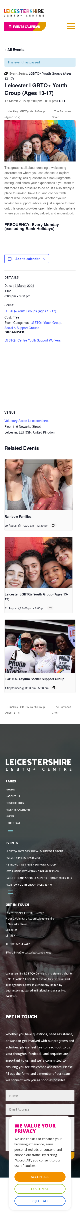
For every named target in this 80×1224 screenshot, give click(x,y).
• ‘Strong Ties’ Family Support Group (31, 864)
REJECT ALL (40, 1201)
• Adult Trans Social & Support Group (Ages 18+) (39, 878)
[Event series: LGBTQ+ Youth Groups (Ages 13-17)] (50, 608)
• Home (10, 789)
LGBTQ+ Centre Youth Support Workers (32, 340)
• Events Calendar (18, 809)
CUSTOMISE (40, 1189)
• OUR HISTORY (15, 803)
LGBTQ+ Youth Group (45, 322)
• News (10, 816)
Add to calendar (27, 258)
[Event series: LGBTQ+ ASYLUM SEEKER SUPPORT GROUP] (53, 687)
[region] (40, 1163)
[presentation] (38, 485)
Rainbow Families (18, 516)
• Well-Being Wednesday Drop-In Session (32, 871)
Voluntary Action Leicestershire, (26, 420)
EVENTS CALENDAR (26, 26)
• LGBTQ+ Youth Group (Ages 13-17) (29, 884)
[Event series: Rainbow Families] (53, 525)
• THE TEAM (13, 823)
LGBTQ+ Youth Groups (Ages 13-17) (30, 311)
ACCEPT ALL (40, 1177)
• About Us (13, 796)
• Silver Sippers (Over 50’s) (23, 857)
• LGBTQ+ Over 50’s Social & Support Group (35, 851)
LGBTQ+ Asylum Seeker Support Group (34, 679)
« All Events (14, 49)
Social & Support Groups (21, 327)
